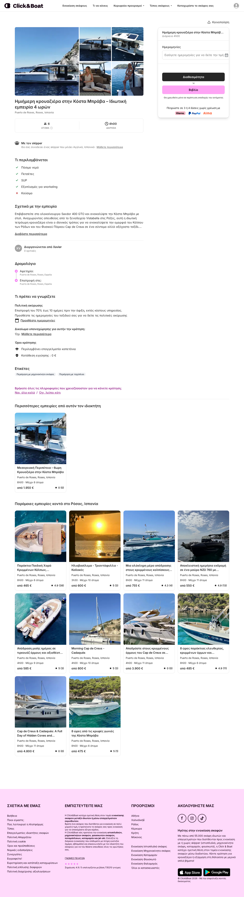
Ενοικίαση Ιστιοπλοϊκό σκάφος (149, 846)
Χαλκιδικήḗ (138, 819)
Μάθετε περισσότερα (36, 334)
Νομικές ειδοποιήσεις (20, 849)
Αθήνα (135, 815)
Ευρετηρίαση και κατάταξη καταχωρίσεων (32, 862)
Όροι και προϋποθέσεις (21, 845)
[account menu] (236, 5)
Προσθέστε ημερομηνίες (38, 320)
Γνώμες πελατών (75, 858)
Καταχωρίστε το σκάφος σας (195, 5)
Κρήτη (135, 832)
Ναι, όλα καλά (25, 392)
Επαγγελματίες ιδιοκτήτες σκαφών (28, 832)
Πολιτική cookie (16, 841)
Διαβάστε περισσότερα (31, 234)
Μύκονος (136, 837)
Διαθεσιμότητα (193, 77)
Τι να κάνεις (100, 5)
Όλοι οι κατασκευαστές (145, 867)
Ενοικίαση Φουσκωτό (143, 859)
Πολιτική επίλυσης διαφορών (24, 867)
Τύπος (10, 828)
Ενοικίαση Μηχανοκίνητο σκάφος (151, 850)
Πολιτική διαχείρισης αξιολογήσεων (28, 871)
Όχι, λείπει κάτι (50, 392)
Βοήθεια (12, 815)
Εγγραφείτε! (14, 858)
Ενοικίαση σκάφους (75, 5)
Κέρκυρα (136, 828)
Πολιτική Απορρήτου (19, 837)
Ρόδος (135, 824)
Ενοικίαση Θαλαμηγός (144, 863)
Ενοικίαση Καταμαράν (144, 854)
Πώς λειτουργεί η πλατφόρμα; (25, 824)
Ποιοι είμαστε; (15, 819)
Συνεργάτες (14, 854)
